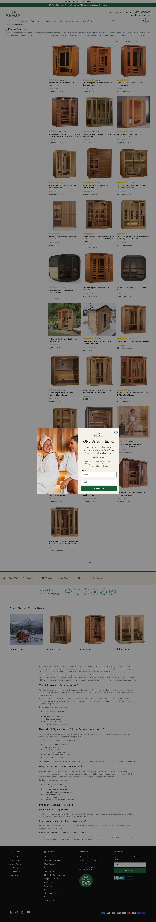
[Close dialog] (116, 431)
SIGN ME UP (98, 488)
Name (83, 470)
